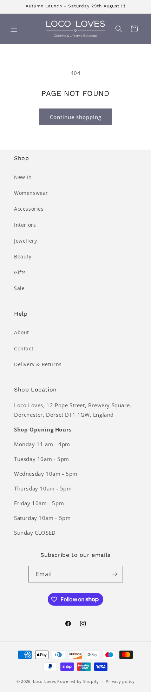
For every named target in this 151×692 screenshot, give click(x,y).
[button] (14, 29)
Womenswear (31, 193)
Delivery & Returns (38, 364)
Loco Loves (44, 681)
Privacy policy (120, 681)
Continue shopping (75, 116)
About (21, 332)
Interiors (25, 225)
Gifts (20, 272)
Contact (23, 348)
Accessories (29, 208)
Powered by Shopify (78, 681)
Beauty (23, 256)
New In (23, 177)
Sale (19, 288)
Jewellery (25, 240)
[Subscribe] (115, 574)
